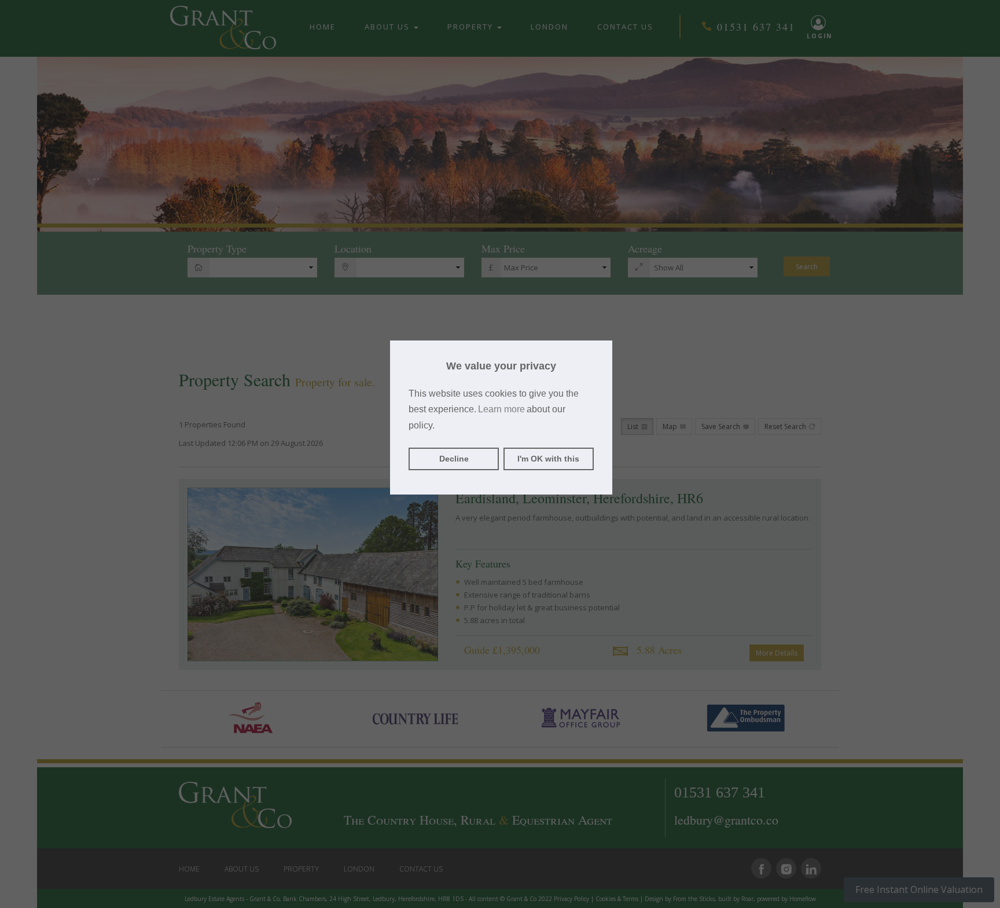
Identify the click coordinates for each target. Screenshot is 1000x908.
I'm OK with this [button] (548, 458)
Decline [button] (454, 458)
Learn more (501, 409)
